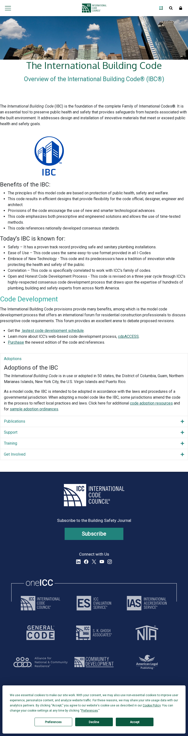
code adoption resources (151, 403)
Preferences (53, 722)
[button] (94, 358)
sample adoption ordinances (34, 409)
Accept (135, 722)
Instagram (110, 562)
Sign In (181, 8)
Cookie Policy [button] (152, 705)
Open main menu (7, 8)
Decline (94, 722)
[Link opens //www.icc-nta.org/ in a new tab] (147, 633)
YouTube (102, 562)
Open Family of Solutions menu (161, 8)
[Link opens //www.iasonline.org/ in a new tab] (147, 603)
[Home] (92, 8)
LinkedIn (78, 562)
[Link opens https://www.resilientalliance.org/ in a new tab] (40, 662)
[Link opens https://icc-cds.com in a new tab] (94, 662)
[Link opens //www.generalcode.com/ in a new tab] (40, 633)
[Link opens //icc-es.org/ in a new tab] (94, 603)
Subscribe (94, 534)
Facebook (86, 562)
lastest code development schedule (52, 330)
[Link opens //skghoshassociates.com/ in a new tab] (94, 633)
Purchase (16, 342)
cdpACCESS (128, 336)
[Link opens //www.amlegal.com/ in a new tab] (147, 662)
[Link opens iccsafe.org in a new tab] (40, 603)
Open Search (171, 8)
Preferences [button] (89, 710)
